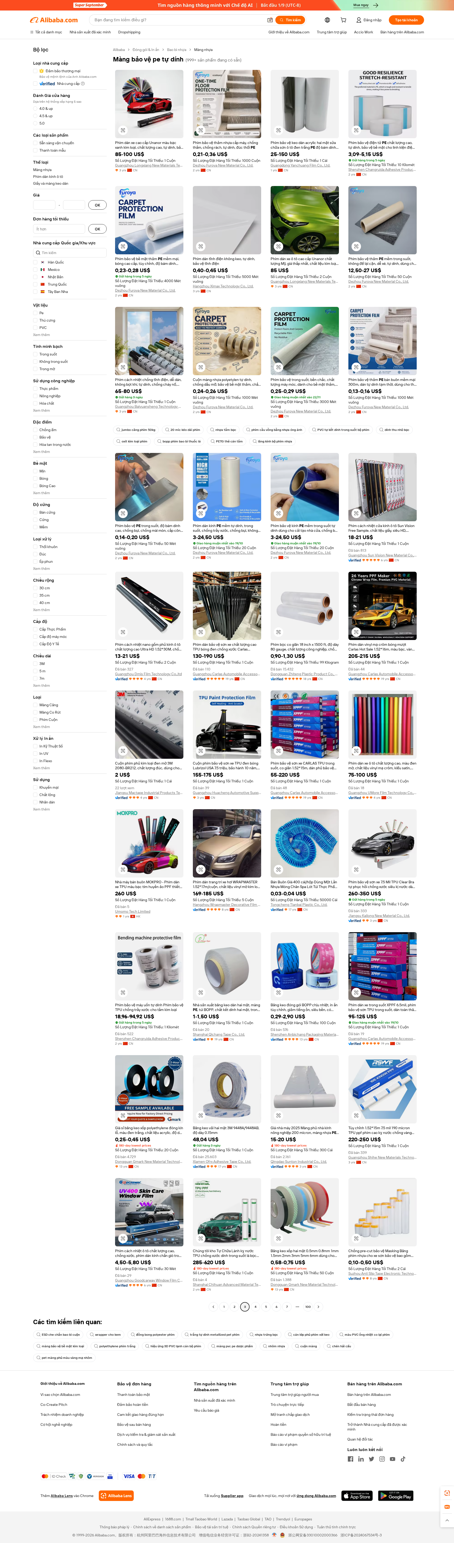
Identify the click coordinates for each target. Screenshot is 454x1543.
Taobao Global (248, 1519)
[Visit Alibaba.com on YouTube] (392, 1459)
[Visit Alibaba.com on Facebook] (350, 1459)
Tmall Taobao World (201, 1519)
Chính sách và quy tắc (135, 1444)
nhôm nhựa (276, 1346)
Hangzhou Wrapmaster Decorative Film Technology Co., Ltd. (227, 904)
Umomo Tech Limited (132, 911)
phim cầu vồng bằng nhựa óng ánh (276, 430)
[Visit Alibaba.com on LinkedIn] (361, 1459)
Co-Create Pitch (53, 1404)
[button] (270, 20)
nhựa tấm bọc (225, 430)
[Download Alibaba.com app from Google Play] (396, 1495)
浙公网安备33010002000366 (312, 1535)
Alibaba (119, 50)
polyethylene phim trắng (117, 1346)
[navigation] (70, 679)
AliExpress (152, 1519)
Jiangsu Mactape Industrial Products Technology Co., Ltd (149, 793)
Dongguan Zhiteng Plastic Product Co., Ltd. (305, 674)
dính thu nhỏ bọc (397, 430)
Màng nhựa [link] (203, 50)
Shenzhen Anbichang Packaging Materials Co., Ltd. (305, 1034)
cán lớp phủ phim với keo (311, 1334)
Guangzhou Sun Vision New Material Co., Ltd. (382, 555)
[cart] (344, 21)
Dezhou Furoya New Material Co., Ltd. (223, 165)
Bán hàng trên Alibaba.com (369, 1394)
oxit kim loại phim (134, 441)
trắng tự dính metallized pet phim (215, 1334)
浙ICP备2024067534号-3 (361, 1535)
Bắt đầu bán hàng (361, 1404)
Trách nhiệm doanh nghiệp (62, 1414)
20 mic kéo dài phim (185, 430)
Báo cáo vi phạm (284, 1444)
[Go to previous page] (213, 1307)
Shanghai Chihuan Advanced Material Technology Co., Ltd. (227, 1284)
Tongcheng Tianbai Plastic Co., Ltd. (299, 904)
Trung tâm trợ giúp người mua (295, 1394)
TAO (268, 1519)
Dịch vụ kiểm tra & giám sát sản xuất (146, 1434)
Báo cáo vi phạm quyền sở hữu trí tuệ (301, 1434)
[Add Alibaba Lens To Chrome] (116, 1495)
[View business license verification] (274, 1535)
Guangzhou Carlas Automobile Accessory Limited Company (227, 674)
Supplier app (232, 1496)
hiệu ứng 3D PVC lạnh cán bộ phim (176, 1346)
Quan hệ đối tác (360, 1439)
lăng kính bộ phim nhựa (275, 441)
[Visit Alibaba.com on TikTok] (403, 1459)
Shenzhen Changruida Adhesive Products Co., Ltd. (382, 169)
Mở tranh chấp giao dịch (290, 1414)
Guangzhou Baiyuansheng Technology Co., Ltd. (149, 406)
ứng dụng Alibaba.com (316, 1496)
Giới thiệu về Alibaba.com (62, 1383)
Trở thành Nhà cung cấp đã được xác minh (377, 1426)
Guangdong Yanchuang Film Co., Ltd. (300, 165)
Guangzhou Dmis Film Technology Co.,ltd (148, 674)
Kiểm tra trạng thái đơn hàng (370, 1414)
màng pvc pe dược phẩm (234, 1346)
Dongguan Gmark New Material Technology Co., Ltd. (149, 1161)
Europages (303, 1519)
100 (308, 1307)
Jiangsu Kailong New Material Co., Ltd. (379, 916)
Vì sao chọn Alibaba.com (60, 1394)
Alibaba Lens (62, 1496)
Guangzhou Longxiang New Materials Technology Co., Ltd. (149, 165)
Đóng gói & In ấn (146, 50)
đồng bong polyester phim (155, 1334)
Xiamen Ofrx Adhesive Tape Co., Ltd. (222, 1161)
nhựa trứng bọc (266, 1334)
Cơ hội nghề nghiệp (56, 1424)
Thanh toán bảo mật (133, 1394)
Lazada (227, 1519)
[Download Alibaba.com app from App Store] (357, 1495)
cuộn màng (308, 1346)
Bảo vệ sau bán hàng (134, 1424)
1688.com (173, 1519)
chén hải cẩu (341, 1346)
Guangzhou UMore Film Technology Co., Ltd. (382, 793)
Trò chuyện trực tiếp (287, 1404)
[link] (447, 1493)
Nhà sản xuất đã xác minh (214, 1400)
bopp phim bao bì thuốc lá (182, 441)
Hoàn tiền (278, 1424)
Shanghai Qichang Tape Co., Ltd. (219, 1034)
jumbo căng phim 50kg (138, 430)
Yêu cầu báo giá (206, 1410)
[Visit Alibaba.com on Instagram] (382, 1459)
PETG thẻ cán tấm (229, 441)
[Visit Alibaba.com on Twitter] (371, 1459)
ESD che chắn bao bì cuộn (61, 1334)
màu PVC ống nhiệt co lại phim (367, 1334)
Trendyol (283, 1519)
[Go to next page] (318, 1307)
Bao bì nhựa (176, 50)
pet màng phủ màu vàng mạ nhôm (67, 1358)
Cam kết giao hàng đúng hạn (140, 1414)
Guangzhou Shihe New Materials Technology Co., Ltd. (382, 1157)
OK (97, 205)
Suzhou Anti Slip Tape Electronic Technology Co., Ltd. (382, 1273)
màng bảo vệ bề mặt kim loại (63, 1346)
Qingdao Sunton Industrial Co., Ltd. (299, 1161)
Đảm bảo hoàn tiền (132, 1404)
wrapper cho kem (108, 1334)
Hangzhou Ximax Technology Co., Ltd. (223, 286)
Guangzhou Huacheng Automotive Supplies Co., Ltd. (227, 793)
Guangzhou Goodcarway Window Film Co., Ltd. (149, 1280)
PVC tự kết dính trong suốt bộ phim (343, 430)
